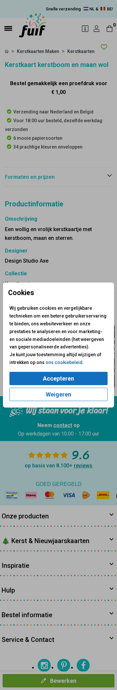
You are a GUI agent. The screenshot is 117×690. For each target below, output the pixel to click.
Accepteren (58, 378)
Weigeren (58, 394)
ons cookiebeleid (64, 362)
